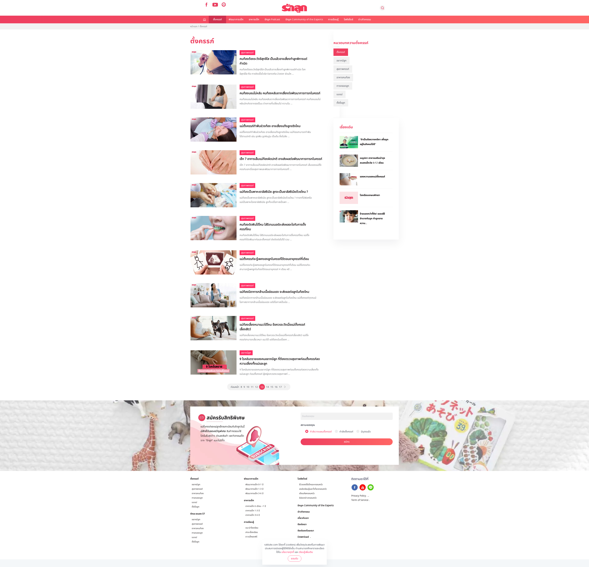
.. (368, 496)
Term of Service (359, 500)
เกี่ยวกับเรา (303, 518)
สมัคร (347, 442)
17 (280, 387)
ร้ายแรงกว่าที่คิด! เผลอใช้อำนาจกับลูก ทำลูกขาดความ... (372, 218)
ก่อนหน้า (235, 387)
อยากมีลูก (341, 60)
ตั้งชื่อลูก (341, 103)
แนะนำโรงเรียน (251, 527)
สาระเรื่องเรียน (251, 532)
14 (267, 387)
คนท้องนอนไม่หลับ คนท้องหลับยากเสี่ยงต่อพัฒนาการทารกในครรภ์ (280, 93)
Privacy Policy (358, 496)
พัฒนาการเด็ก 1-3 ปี (254, 489)
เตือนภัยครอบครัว (307, 493)
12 (256, 387)
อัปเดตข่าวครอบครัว (308, 497)
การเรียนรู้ (333, 19)
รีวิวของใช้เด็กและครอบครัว (311, 484)
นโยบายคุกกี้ (287, 552)
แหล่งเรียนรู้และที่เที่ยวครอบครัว (313, 489)
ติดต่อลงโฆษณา (306, 530)
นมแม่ (340, 94)
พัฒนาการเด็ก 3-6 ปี (254, 493)
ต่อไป (285, 386)
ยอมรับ (294, 558)
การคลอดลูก (343, 86)
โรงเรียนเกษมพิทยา (370, 195)
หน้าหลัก (205, 19)
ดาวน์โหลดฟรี (251, 536)
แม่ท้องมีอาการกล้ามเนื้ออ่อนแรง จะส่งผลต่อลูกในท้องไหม (274, 292)
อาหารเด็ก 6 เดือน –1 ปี (255, 506)
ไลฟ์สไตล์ (348, 19)
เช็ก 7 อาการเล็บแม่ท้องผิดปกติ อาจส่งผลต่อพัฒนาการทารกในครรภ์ (281, 159)
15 (271, 387)
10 (247, 387)
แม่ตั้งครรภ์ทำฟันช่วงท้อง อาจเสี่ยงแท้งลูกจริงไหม (270, 126)
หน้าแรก (193, 26)
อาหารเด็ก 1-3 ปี (252, 510)
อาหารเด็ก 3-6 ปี (252, 515)
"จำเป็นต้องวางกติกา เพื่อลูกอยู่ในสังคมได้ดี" (374, 142)
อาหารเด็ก (254, 19)
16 (276, 387)
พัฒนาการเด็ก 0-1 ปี (254, 484)
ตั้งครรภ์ (217, 19)
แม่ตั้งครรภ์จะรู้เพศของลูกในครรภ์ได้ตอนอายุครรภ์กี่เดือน (274, 259)
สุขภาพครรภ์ (343, 69)
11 (252, 387)
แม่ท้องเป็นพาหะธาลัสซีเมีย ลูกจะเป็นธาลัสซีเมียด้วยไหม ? (274, 192)
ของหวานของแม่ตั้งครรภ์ (372, 176)
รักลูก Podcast (272, 19)
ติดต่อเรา (302, 524)
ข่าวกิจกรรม (364, 19)
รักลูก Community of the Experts (304, 19)
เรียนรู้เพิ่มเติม (306, 552)
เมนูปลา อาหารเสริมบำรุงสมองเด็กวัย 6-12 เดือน (372, 160)
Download (303, 536)
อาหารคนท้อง (343, 77)
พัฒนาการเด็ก (236, 19)
